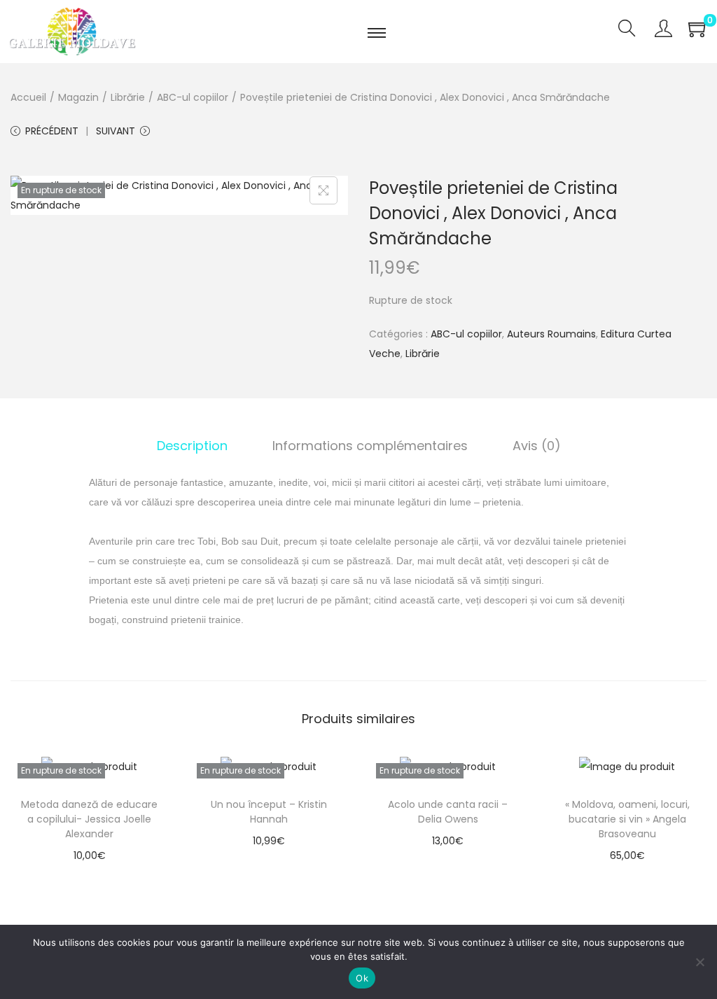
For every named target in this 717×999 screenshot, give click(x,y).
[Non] (699, 962)
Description (192, 445)
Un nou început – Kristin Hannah (269, 811)
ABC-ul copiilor (192, 97)
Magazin (78, 97)
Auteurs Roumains (551, 334)
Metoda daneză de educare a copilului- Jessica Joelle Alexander (89, 819)
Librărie (128, 97)
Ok (362, 978)
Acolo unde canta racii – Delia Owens (448, 811)
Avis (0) (537, 445)
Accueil (28, 97)
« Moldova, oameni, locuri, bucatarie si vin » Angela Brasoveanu (627, 819)
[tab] (192, 446)
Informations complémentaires (370, 445)
